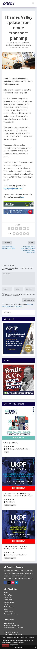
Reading (28, 45)
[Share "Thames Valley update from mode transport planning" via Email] (24, 228)
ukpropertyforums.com (13, 188)
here (22, 197)
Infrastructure (16, 45)
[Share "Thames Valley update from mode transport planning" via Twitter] (13, 228)
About (6, 609)
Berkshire (9, 45)
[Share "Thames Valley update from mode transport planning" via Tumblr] (16, 228)
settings (21, 642)
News (23, 45)
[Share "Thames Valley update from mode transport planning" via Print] (28, 228)
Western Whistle (9, 602)
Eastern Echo (8, 597)
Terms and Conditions (11, 614)
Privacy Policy (8, 611)
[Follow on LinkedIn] (16, 582)
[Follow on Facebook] (5, 582)
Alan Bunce (16, 43)
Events (6, 604)
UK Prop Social (8, 607)
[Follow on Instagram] (12, 582)
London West (8, 600)
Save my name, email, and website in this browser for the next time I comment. (18, 295)
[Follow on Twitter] (9, 582)
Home (6, 592)
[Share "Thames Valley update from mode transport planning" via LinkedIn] (20, 228)
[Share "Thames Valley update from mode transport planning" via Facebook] (9, 228)
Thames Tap (13, 47)
